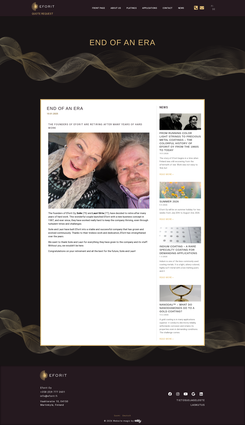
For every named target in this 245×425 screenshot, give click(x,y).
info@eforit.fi (49, 396)
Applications (149, 8)
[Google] (193, 393)
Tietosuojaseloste (191, 400)
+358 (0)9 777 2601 (52, 392)
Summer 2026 (169, 201)
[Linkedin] (201, 393)
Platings (131, 8)
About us (116, 8)
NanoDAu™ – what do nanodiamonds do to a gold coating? (177, 308)
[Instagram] (177, 393)
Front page (98, 8)
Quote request (42, 13)
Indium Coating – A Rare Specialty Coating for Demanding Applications (178, 250)
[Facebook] (170, 393)
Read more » (167, 174)
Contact (168, 8)
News (181, 8)
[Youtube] (185, 393)
